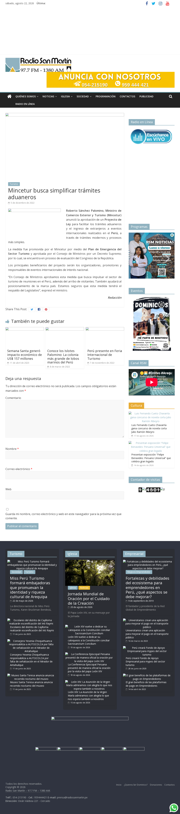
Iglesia (65, 96)
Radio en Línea (25, 104)
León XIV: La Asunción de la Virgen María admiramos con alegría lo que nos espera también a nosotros (88, 695)
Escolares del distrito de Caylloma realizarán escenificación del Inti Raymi (32, 628)
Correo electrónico (18, 469)
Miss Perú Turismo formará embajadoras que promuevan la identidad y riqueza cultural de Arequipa (30, 587)
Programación (105, 96)
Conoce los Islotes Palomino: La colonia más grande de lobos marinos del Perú (63, 356)
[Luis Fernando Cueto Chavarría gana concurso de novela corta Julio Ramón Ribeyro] (151, 413)
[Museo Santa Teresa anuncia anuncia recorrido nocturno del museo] (31, 675)
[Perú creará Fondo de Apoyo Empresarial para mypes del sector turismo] (147, 647)
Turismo (14, 184)
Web (8, 489)
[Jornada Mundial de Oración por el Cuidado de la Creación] (90, 561)
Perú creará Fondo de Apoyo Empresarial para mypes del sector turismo (145, 661)
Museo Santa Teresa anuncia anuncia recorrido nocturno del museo (31, 683)
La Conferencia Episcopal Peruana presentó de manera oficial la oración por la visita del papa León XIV (89, 668)
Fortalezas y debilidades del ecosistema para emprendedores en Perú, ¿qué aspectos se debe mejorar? (147, 587)
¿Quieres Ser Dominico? (135, 784)
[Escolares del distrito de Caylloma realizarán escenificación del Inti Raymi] (31, 620)
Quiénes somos (25, 96)
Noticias (48, 96)
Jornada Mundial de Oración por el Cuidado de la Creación (89, 598)
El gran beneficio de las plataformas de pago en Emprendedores (146, 683)
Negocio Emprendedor (138, 571)
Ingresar (139, 339)
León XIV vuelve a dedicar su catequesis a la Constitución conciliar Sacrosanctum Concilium (89, 640)
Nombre (12, 449)
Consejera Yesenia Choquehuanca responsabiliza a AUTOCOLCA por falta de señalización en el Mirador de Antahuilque (31, 660)
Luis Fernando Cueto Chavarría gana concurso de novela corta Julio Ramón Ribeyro (149, 428)
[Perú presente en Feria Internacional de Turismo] (105, 329)
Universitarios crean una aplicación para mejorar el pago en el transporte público (147, 634)
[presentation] (136, 254)
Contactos (127, 96)
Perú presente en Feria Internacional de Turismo (104, 354)
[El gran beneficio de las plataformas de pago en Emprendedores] (147, 675)
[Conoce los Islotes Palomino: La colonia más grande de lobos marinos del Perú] (65, 329)
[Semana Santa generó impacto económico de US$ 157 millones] (24, 329)
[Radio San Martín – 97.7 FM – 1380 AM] (9, 96)
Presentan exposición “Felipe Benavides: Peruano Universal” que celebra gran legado (151, 458)
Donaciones (156, 784)
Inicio (118, 784)
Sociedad (83, 96)
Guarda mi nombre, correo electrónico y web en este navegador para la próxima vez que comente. (63, 516)
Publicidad (146, 96)
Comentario (13, 398)
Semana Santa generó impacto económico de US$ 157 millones (24, 354)
